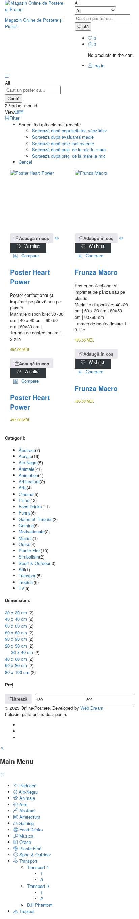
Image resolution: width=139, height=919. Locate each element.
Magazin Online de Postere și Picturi (34, 23)
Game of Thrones (36, 519)
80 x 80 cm (16, 632)
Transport (28, 575)
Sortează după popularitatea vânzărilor (69, 130)
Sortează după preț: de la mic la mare (69, 149)
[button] (31, 238)
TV (21, 588)
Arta (23, 487)
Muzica (26, 538)
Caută (83, 26)
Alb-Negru (28, 462)
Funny (25, 512)
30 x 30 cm (16, 612)
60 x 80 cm (16, 665)
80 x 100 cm (17, 672)
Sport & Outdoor (34, 563)
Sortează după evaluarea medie (63, 137)
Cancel (25, 162)
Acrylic (25, 456)
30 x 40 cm (22, 652)
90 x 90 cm (16, 639)
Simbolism (29, 556)
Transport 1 (38, 867)
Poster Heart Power (30, 276)
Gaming (26, 525)
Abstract (27, 450)
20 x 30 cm (16, 645)
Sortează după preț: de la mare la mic (69, 156)
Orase (24, 544)
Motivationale (32, 531)
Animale (26, 469)
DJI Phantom (40, 905)
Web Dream (91, 708)
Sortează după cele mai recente (63, 143)
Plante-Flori (30, 550)
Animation (28, 475)
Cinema (26, 494)
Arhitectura (29, 481)
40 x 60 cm (16, 659)
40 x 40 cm (16, 619)
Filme (24, 500)
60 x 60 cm (16, 625)
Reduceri (27, 785)
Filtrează (18, 699)
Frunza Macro (96, 272)
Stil (22, 569)
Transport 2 (38, 886)
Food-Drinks (30, 506)
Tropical (26, 582)
